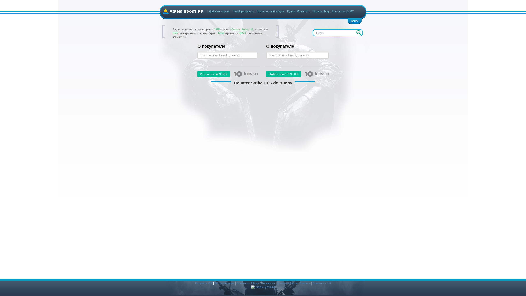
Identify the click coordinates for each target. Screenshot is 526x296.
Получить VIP (203, 283)
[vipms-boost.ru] (183, 11)
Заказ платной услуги (270, 11)
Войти (354, 20)
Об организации (224, 283)
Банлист (305, 283)
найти (358, 32)
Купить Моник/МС (298, 11)
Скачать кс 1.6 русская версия (255, 283)
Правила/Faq (321, 11)
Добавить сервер (219, 11)
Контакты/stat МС (343, 11)
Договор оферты (287, 283)
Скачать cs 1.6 (322, 283)
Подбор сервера (243, 11)
